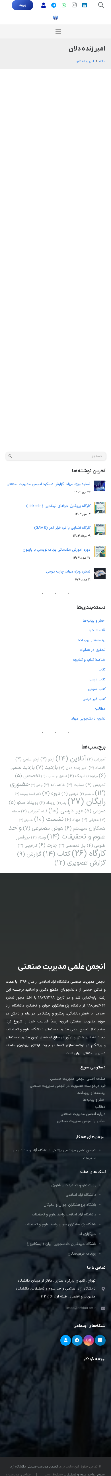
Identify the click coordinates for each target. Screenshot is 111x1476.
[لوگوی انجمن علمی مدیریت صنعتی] (55, 17)
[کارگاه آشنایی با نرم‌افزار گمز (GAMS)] (100, 531)
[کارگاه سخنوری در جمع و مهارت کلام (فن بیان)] (90, 201)
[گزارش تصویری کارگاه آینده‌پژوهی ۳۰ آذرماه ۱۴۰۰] (90, 323)
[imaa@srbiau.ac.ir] (101, 1308)
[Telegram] (77, 1340)
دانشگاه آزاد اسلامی (81, 1195)
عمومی (17, 121)
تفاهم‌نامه (54, 785)
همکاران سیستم (85, 828)
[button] (101, 5)
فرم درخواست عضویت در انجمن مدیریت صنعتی (68, 1086)
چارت (47, 845)
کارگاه (67, 129)
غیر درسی (65, 810)
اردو (47, 759)
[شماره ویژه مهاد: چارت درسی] (100, 575)
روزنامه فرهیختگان (82, 1254)
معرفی (90, 820)
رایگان (28, 121)
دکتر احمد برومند (19, 365)
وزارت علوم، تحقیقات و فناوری (73, 1185)
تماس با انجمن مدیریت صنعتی (81, 1121)
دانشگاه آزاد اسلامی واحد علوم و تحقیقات (64, 1214)
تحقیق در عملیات (92, 650)
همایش (26, 820)
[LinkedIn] (84, 5)
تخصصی (27, 776)
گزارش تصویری (42, 129)
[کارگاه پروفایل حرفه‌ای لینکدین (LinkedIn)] (100, 509)
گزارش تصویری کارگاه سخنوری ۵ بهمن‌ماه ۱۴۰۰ (40, 89)
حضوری (39, 121)
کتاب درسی (97, 679)
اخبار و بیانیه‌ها (94, 621)
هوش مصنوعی (43, 828)
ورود (22, 5)
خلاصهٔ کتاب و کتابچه (89, 660)
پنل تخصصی (72, 845)
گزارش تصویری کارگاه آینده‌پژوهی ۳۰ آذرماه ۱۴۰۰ (39, 334)
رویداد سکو (23, 802)
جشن (36, 785)
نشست (49, 819)
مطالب (100, 709)
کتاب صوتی (97, 689)
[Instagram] (74, 5)
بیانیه (92, 776)
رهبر (61, 803)
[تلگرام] (54, 5)
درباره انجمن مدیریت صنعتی (83, 1114)
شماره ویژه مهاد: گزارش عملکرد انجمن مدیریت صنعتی (49, 484)
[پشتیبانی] (43, 5)
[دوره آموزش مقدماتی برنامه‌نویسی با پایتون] (100, 553)
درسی (70, 794)
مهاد (73, 820)
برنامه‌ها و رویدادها (25, 111)
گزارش (58, 129)
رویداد (47, 803)
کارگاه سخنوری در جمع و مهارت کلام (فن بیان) (38, 212)
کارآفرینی (27, 845)
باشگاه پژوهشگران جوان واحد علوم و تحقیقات (60, 1224)
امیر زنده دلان (56, 121)
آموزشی (96, 759)
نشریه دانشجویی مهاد (88, 719)
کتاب (102, 669)
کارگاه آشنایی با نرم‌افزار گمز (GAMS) (62, 528)
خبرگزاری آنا (87, 1234)
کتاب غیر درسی (94, 699)
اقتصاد (97, 768)
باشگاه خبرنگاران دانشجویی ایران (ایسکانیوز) (61, 1244)
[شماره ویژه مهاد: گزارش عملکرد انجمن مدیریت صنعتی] (100, 487)
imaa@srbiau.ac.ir (81, 1308)
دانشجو (87, 794)
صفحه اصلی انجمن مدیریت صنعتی (78, 1079)
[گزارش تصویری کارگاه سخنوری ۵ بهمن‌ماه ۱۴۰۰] (90, 78)
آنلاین (71, 759)
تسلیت (75, 785)
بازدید (47, 767)
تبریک (76, 776)
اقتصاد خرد (97, 630)
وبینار (38, 837)
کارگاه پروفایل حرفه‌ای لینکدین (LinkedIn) (58, 506)
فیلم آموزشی (34, 811)
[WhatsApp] (64, 5)
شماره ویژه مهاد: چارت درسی (68, 572)
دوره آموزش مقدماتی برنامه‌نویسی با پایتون (57, 550)
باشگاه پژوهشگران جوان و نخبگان (70, 1205)
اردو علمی (27, 759)
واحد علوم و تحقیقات (57, 832)
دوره (51, 793)
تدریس (95, 785)
